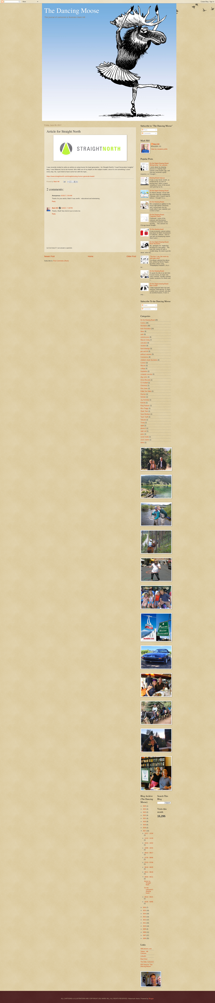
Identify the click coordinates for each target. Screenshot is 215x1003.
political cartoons (146, 354)
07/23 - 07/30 (149, 862)
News (142, 331)
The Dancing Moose (71, 10)
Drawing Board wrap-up (157, 178)
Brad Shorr (144, 959)
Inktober (143, 397)
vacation (143, 345)
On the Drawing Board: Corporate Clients (157, 215)
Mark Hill (55, 208)
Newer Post (49, 256)
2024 (144, 809)
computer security (146, 374)
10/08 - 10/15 (149, 848)
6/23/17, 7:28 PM (67, 208)
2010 (144, 926)
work (142, 334)
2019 (144, 825)
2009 (144, 929)
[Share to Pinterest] (77, 182)
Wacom (143, 365)
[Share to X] (72, 182)
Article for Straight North (147, 883)
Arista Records (145, 380)
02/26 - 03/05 (149, 902)
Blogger (151, 998)
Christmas (144, 385)
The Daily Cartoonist (147, 962)
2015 (144, 910)
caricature (144, 343)
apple (142, 425)
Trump (143, 422)
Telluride (143, 420)
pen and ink (144, 351)
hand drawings (145, 348)
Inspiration (144, 371)
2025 (144, 806)
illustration (144, 326)
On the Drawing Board (157, 202)
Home (90, 256)
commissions (145, 337)
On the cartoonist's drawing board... (148, 890)
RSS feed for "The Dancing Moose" (146, 965)
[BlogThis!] (70, 182)
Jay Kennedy (145, 400)
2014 (144, 913)
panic (142, 434)
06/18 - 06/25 (149, 867)
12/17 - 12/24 (149, 833)
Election (143, 394)
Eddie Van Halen (146, 391)
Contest (143, 363)
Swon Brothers (145, 414)
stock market (145, 440)
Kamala (143, 403)
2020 (144, 821)
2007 (144, 935)
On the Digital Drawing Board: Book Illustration (159, 243)
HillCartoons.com (146, 949)
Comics (143, 323)
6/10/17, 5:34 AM (66, 195)
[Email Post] (64, 181)
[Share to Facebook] (75, 182)
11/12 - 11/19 (149, 838)
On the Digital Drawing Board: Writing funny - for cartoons (159, 164)
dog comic (144, 377)
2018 (144, 828)
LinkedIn (143, 956)
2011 (144, 923)
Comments (147, 133)
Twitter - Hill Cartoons (144, 952)
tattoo (142, 442)
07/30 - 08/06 (149, 857)
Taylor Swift (144, 417)
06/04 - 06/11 (149, 877)
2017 (144, 831)
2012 (144, 920)
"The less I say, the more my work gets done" (159, 257)
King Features (145, 405)
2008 (144, 932)
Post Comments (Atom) (61, 261)
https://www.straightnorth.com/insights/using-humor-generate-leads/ (71, 176)
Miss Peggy (144, 408)
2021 (144, 818)
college (143, 368)
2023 (144, 812)
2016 (144, 907)
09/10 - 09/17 (149, 853)
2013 (144, 917)
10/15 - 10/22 (149, 843)
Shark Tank (144, 411)
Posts (145, 130)
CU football (144, 383)
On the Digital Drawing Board (159, 191)
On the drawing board (156, 229)
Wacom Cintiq (145, 340)
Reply (54, 201)
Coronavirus (144, 357)
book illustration (146, 328)
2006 (144, 938)
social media (145, 437)
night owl (143, 431)
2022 (144, 815)
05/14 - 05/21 (149, 897)
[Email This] (68, 182)
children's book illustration (149, 360)
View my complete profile (159, 149)
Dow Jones (144, 388)
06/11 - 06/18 (149, 872)
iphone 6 (143, 428)
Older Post (131, 256)
